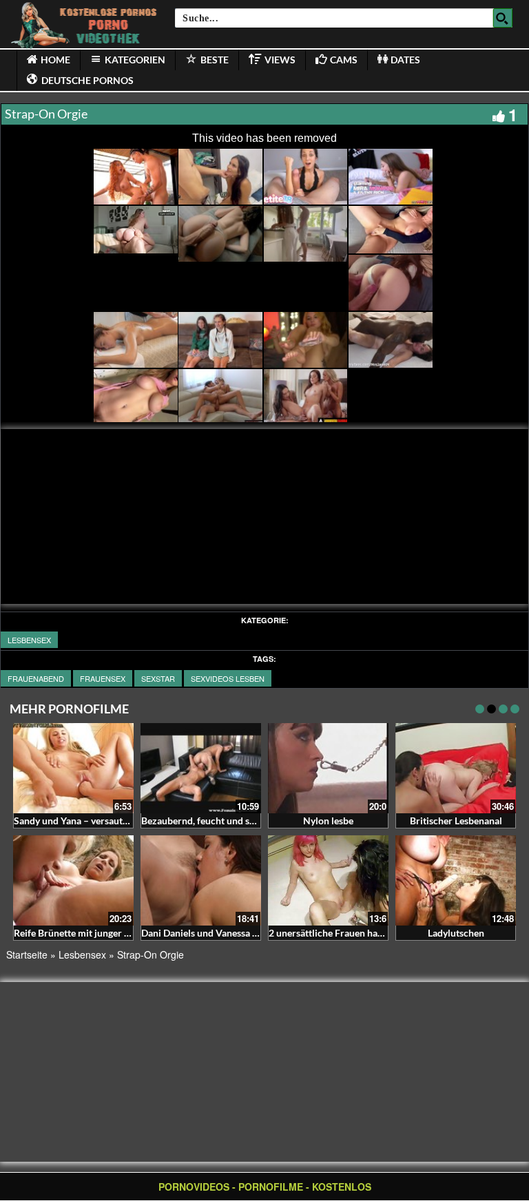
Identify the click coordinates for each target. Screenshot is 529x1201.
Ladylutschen (456, 933)
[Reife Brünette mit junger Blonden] (73, 880)
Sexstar (158, 678)
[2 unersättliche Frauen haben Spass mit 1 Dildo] (328, 880)
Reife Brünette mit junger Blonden (87, 933)
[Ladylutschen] (455, 880)
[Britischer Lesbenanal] (455, 768)
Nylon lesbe (328, 820)
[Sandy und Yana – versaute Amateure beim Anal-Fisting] (73, 768)
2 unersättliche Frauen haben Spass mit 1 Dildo (369, 933)
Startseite (27, 954)
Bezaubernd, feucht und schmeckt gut (221, 820)
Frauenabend (36, 678)
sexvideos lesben (227, 678)
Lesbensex (29, 639)
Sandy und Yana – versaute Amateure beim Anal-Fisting (132, 820)
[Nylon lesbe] (328, 768)
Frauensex (102, 678)
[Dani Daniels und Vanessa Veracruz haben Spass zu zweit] (201, 880)
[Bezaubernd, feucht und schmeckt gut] (201, 768)
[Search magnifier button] (502, 18)
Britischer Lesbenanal (456, 820)
